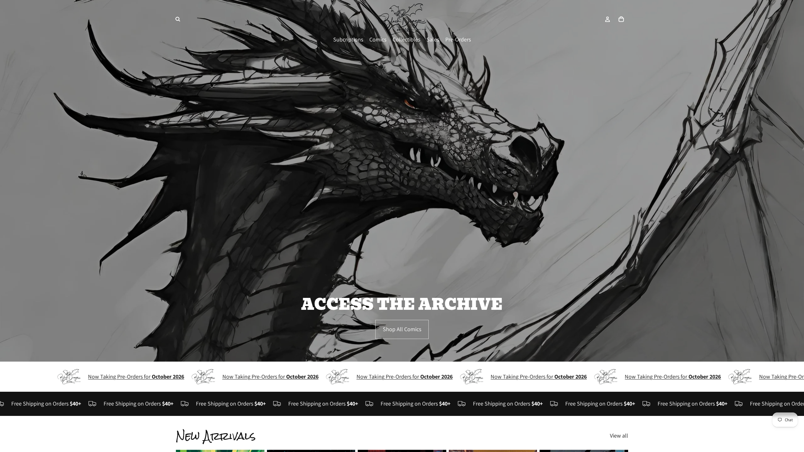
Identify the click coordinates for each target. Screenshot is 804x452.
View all (619, 435)
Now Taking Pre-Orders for (104, 376)
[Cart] (621, 19)
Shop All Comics (402, 329)
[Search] (178, 19)
